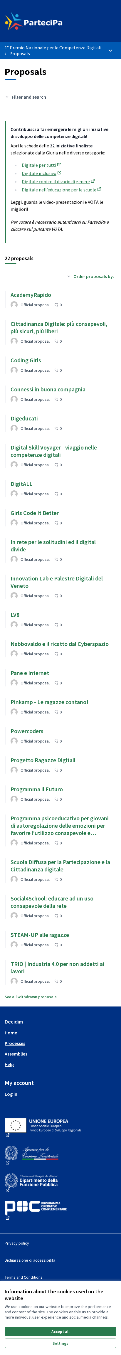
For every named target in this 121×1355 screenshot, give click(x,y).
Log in (11, 1094)
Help (9, 1064)
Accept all (60, 1331)
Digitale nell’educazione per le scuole (62, 190)
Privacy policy (17, 1243)
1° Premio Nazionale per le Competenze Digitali (53, 48)
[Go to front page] (46, 21)
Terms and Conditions (24, 1277)
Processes (15, 1043)
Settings (60, 1343)
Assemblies (16, 1054)
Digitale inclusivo (42, 173)
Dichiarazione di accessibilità (30, 1260)
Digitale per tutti (42, 165)
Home (11, 1033)
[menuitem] (60, 1033)
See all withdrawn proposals (31, 996)
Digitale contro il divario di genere (59, 181)
